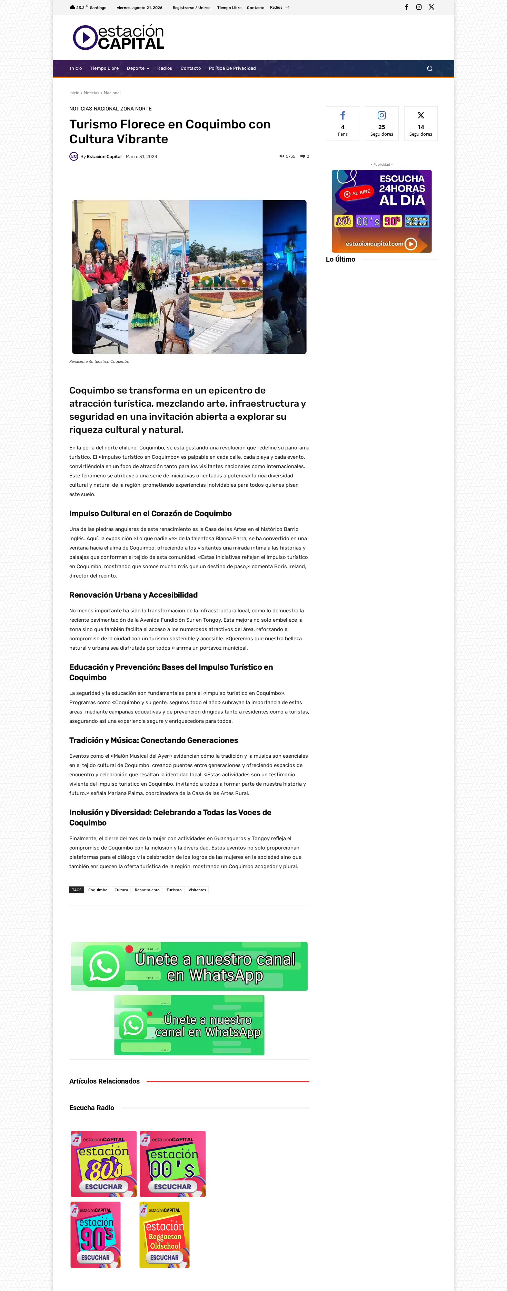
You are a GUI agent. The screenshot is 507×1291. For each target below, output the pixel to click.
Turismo (174, 889)
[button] (429, 68)
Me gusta (343, 111)
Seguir (382, 111)
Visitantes (197, 889)
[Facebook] (406, 7)
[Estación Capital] (74, 156)
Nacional (112, 93)
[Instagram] (419, 7)
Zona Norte (136, 108)
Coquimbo (98, 889)
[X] (431, 7)
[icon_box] (280, 8)
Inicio (74, 93)
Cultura (121, 889)
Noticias (91, 93)
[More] (294, 180)
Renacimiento (147, 889)
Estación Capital (104, 156)
